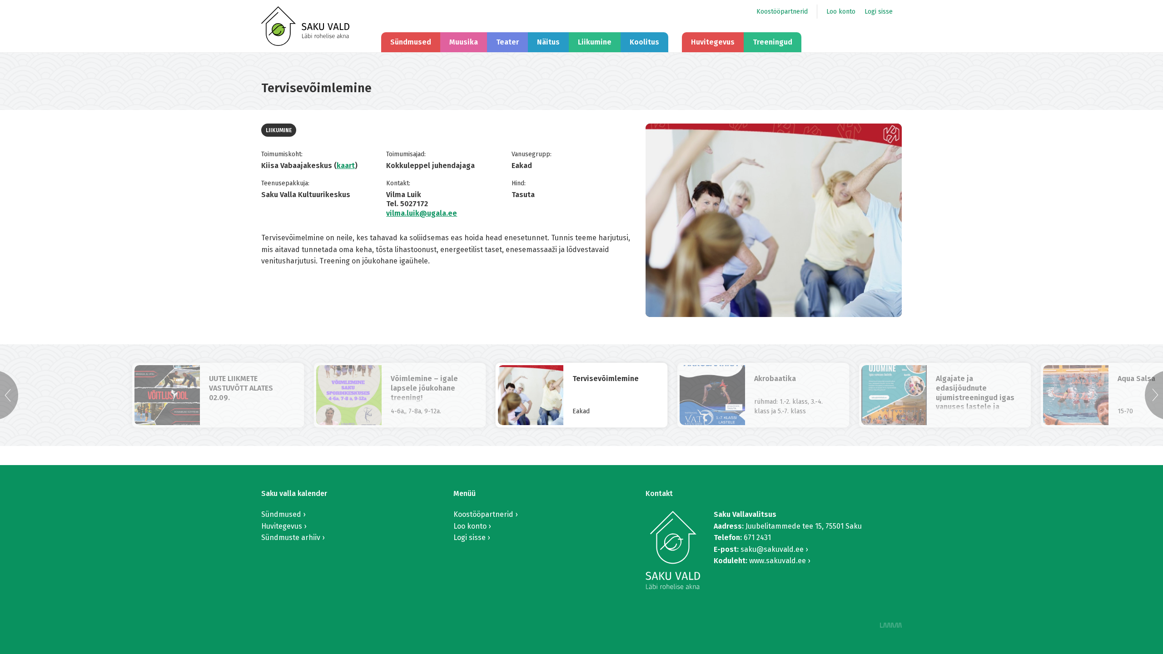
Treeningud (772, 42)
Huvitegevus (713, 42)
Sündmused (410, 42)
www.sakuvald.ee (777, 560)
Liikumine (594, 42)
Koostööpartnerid (782, 11)
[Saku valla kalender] (305, 26)
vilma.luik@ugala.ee (421, 213)
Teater (507, 42)
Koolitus (644, 42)
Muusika (463, 42)
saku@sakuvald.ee (772, 549)
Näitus (548, 42)
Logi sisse (879, 11)
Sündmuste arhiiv (290, 537)
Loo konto (840, 11)
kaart (346, 165)
